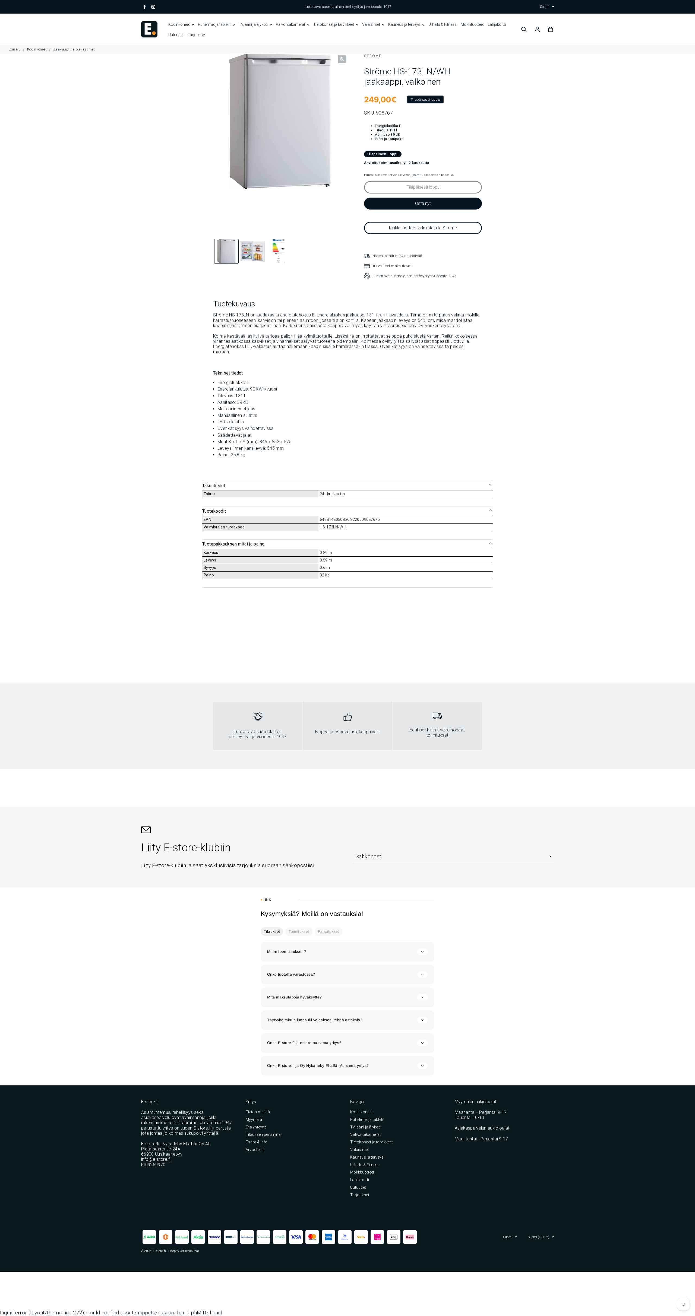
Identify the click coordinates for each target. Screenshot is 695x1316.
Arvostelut (255, 1149)
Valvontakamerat (291, 24)
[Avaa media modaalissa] (342, 59)
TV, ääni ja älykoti (253, 24)
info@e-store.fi (156, 1159)
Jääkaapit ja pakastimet (74, 49)
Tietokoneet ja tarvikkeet (334, 24)
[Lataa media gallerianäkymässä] (226, 252)
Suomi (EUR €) (538, 1237)
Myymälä (254, 1119)
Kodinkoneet (179, 24)
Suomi (544, 7)
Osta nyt (423, 203)
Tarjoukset (197, 35)
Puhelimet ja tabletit (214, 24)
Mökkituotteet (472, 24)
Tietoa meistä (258, 1112)
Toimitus (418, 175)
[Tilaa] (550, 856)
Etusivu (15, 49)
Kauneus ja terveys (404, 24)
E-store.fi (159, 1251)
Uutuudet (176, 35)
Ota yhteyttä (256, 1127)
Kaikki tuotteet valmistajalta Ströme (423, 227)
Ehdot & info (256, 1142)
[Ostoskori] (550, 29)
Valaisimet (371, 24)
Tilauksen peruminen (264, 1134)
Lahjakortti (497, 24)
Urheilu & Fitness (442, 24)
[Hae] (524, 29)
